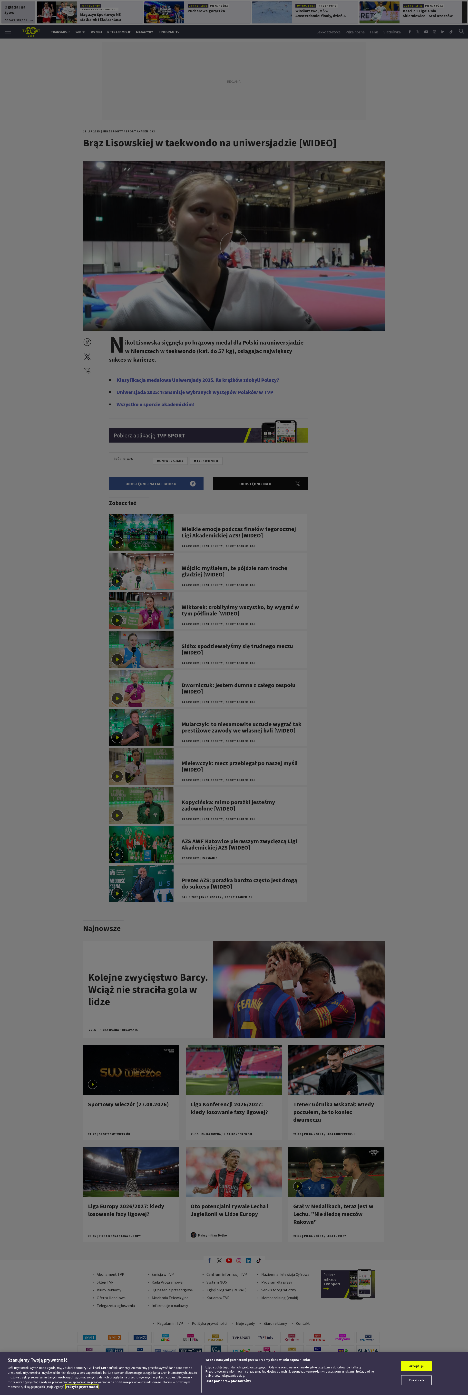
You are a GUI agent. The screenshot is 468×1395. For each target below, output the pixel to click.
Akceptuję (416, 1366)
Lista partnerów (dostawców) (228, 1381)
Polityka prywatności (82, 1387)
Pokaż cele (416, 1380)
